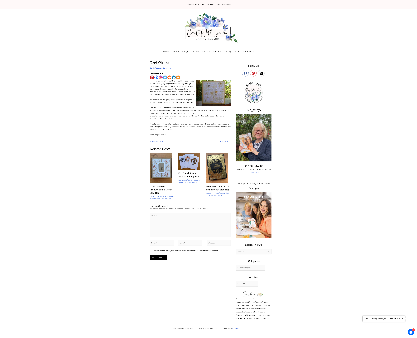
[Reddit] (169, 77)
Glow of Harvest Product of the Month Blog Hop (161, 189)
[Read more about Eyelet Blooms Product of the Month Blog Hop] (218, 168)
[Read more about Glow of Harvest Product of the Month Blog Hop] (162, 168)
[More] (178, 77)
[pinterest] (254, 73)
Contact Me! (254, 172)
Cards (152, 68)
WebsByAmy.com (238, 328)
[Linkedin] (174, 77)
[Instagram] (161, 77)
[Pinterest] (152, 77)
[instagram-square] (262, 73)
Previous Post (156, 141)
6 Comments (182, 180)
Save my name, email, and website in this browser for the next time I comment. (185, 251)
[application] (220, 51)
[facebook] (246, 73)
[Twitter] (165, 77)
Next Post (225, 141)
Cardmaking (224, 193)
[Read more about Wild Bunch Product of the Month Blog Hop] (190, 161)
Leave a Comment (163, 68)
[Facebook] (156, 77)
